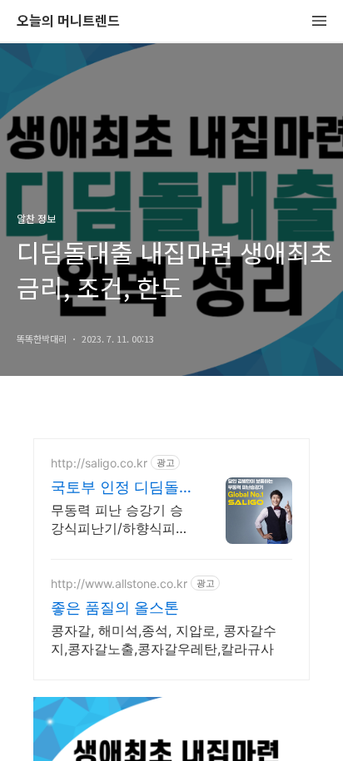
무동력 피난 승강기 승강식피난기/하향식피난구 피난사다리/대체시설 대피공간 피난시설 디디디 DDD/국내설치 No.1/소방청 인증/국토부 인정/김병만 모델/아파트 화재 (120, 519)
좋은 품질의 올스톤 (115, 607)
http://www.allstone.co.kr (119, 583)
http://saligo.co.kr (99, 463)
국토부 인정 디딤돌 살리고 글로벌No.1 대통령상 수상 (115, 487)
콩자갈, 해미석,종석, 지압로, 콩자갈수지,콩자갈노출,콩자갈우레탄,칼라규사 (163, 639)
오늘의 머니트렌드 (68, 21)
